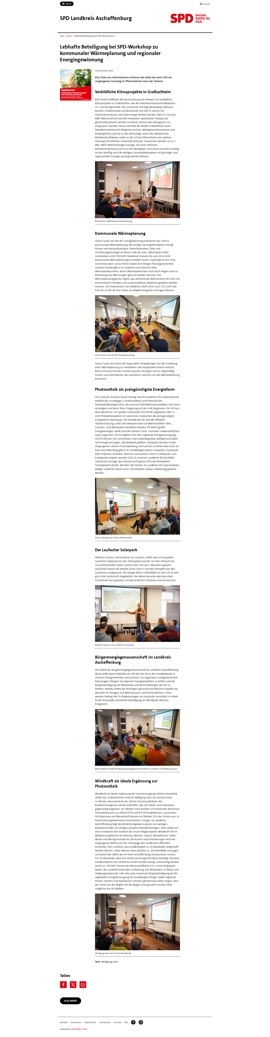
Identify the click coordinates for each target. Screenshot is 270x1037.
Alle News (70, 1000)
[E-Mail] (83, 984)
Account (117, 1022)
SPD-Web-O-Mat (79, 1029)
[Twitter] (73, 984)
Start (62, 35)
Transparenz (104, 1022)
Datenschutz (90, 1022)
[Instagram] (141, 1022)
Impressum (76, 1022)
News (69, 35)
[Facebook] (63, 984)
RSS (126, 1022)
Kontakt (64, 1022)
